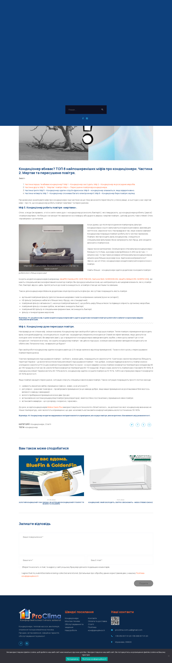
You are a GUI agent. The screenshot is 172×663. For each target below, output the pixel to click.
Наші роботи (71, 630)
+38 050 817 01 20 (123, 636)
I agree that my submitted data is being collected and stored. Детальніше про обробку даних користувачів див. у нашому (83, 575)
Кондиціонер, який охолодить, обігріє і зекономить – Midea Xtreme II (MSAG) (120, 502)
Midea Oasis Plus (55, 407)
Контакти (92, 618)
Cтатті (91, 624)
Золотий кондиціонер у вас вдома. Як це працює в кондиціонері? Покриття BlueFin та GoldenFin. (51, 503)
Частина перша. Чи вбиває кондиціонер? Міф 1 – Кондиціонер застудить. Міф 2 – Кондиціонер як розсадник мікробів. (80, 184)
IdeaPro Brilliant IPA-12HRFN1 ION (133, 279)
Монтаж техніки (72, 621)
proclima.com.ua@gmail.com (128, 629)
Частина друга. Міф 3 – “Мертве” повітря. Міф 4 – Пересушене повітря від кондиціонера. (66, 187)
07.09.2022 (51, 500)
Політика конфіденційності (96, 629)
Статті (48, 424)
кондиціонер (31, 427)
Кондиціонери (37, 424)
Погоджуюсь (72, 659)
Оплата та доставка (97, 621)
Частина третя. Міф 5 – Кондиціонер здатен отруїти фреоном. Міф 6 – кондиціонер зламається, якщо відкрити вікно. (80, 190)
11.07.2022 (120, 500)
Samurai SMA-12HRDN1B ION (105, 279)
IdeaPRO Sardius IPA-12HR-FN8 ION (75, 279)
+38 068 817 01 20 (140, 636)
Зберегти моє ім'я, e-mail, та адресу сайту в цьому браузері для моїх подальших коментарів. (66, 567)
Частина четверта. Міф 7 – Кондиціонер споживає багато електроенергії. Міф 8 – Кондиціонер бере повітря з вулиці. (80, 193)
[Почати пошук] (102, 109)
